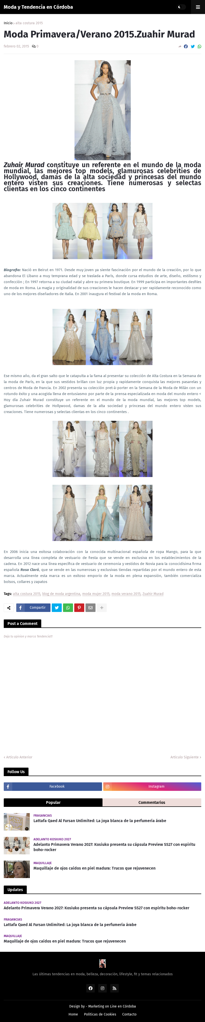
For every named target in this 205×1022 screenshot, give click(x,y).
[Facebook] (186, 46)
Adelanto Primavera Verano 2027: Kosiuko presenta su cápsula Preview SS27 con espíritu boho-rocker (114, 847)
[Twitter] (193, 46)
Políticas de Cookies (100, 1014)
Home (73, 1014)
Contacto (129, 1014)
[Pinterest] (79, 607)
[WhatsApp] (199, 46)
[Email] (91, 607)
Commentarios (151, 802)
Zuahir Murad (153, 594)
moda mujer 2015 (96, 594)
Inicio (8, 23)
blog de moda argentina (61, 594)
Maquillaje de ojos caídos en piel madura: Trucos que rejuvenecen (95, 868)
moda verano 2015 (126, 594)
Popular (53, 802)
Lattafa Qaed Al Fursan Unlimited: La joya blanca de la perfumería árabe (100, 820)
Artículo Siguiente (184, 757)
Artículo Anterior (19, 757)
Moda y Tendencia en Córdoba (38, 7)
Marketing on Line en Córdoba (112, 1006)
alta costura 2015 (29, 23)
